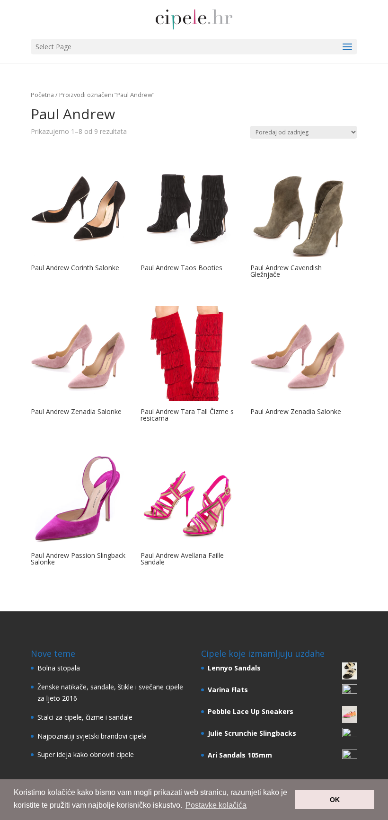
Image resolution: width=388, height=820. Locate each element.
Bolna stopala (58, 667)
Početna (42, 94)
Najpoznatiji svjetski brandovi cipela (92, 736)
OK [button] (335, 799)
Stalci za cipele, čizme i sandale (84, 717)
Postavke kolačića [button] (216, 805)
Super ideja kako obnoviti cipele (85, 754)
